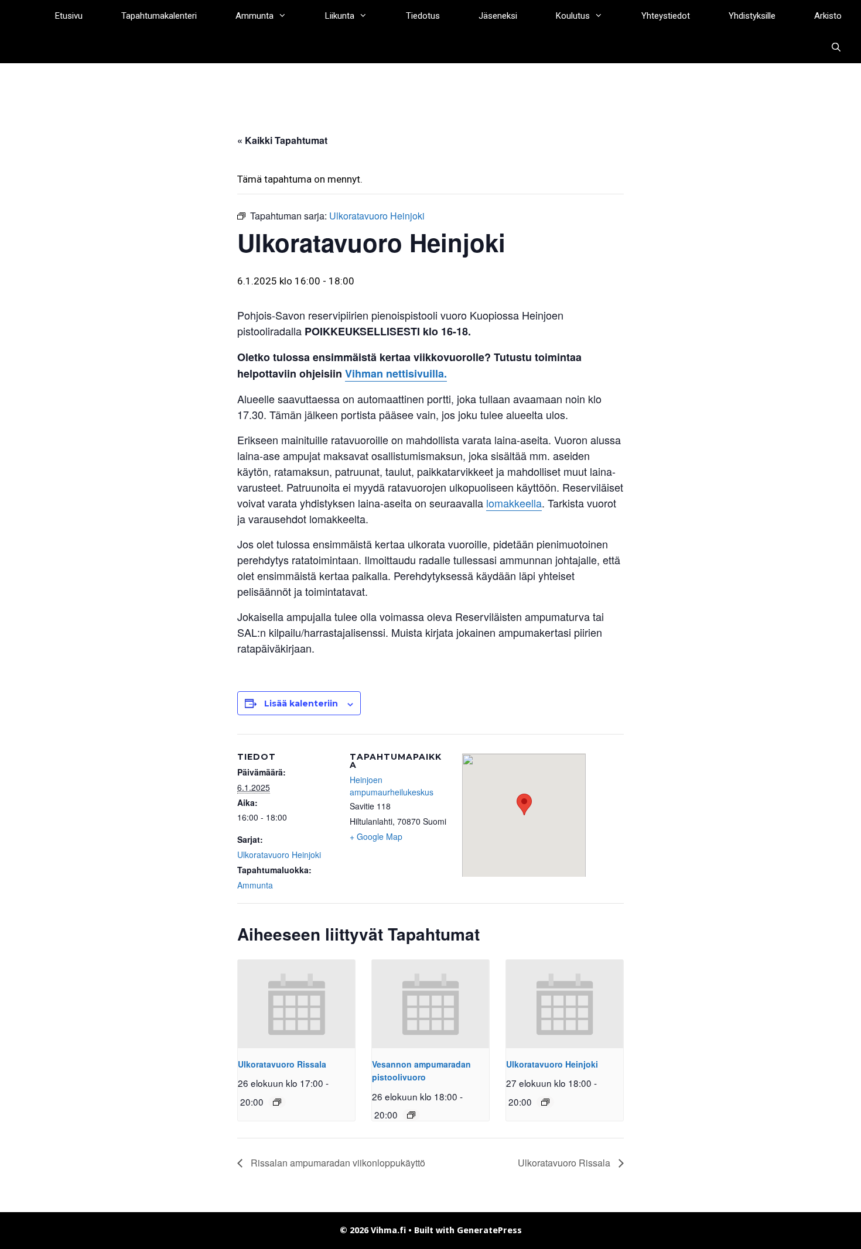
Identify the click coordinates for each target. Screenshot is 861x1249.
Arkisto (828, 16)
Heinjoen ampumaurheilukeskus (391, 786)
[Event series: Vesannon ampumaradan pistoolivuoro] (411, 1114)
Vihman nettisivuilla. (396, 373)
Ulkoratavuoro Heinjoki (279, 854)
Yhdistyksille (752, 16)
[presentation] (296, 1004)
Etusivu (69, 16)
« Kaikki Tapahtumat (282, 140)
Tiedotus (423, 16)
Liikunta (339, 16)
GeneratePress (489, 1230)
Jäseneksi (498, 16)
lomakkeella (514, 502)
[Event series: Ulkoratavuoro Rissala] (277, 1102)
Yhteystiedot (665, 16)
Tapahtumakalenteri (159, 16)
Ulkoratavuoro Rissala (282, 1064)
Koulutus (573, 16)
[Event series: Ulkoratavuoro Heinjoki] (545, 1102)
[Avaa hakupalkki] (836, 47)
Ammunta (254, 16)
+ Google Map (376, 836)
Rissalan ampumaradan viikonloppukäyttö (336, 1162)
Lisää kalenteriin (301, 703)
